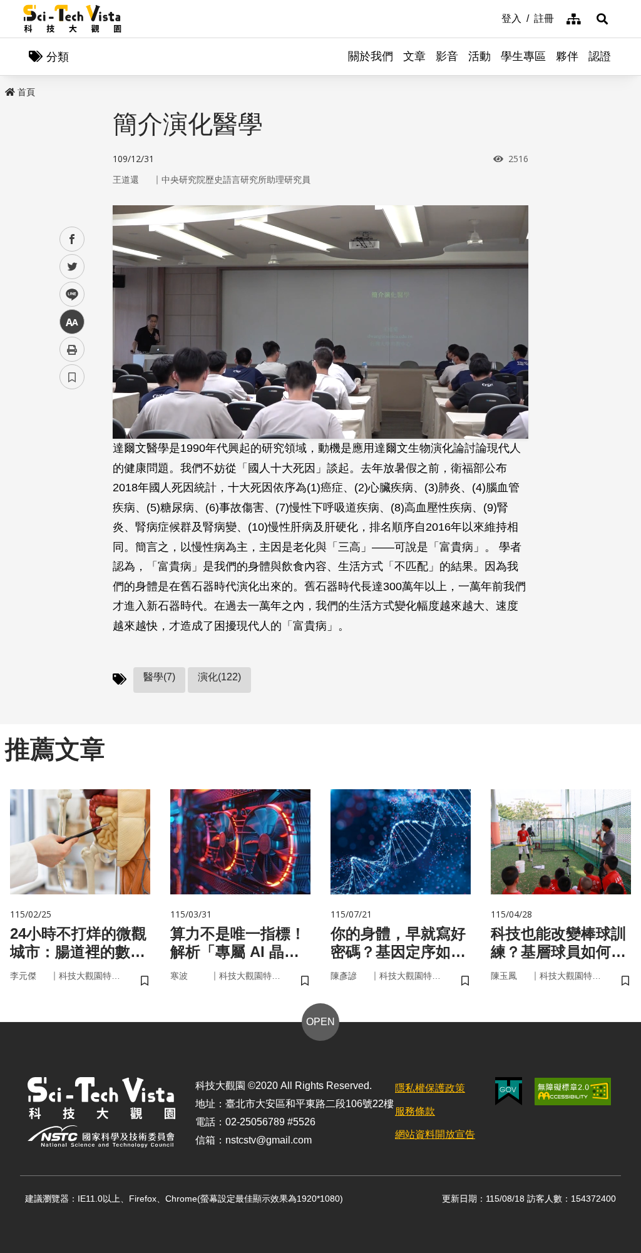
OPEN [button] (320, 1021)
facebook (72, 239)
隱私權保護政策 (430, 1088)
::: (492, 17)
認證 (599, 56)
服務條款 (415, 1111)
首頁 (26, 92)
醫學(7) (159, 677)
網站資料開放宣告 (435, 1134)
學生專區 (523, 56)
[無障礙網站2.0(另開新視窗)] (573, 1091)
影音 (447, 56)
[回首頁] (72, 19)
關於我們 (370, 56)
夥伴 (567, 56)
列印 (72, 349)
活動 (479, 56)
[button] (602, 19)
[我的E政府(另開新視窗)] (508, 1091)
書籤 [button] (72, 376)
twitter (72, 267)
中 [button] (72, 322)
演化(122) (219, 677)
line (68, 294)
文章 (414, 56)
